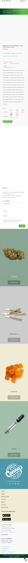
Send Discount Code (14, 293)
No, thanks (14, 296)
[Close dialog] (26, 265)
